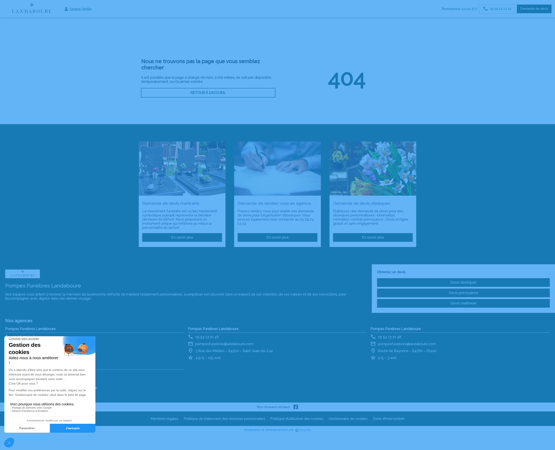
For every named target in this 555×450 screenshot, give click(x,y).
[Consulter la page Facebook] (296, 407)
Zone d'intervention (389, 419)
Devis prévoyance (463, 293)
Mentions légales (164, 419)
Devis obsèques (463, 282)
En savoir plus (182, 237)
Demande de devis (534, 8)
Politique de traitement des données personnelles (224, 419)
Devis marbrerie (463, 303)
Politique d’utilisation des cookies (296, 419)
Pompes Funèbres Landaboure (30, 329)
